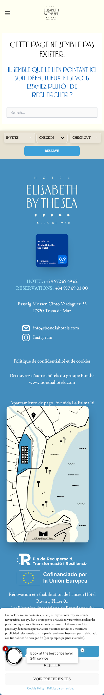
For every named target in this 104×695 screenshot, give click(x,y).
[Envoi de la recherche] (89, 115)
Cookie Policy (35, 688)
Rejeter (52, 665)
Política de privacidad (60, 688)
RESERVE (52, 151)
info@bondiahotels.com (56, 328)
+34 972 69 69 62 (61, 281)
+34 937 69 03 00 (71, 288)
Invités (12, 138)
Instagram (42, 337)
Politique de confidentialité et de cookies (52, 361)
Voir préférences (52, 679)
